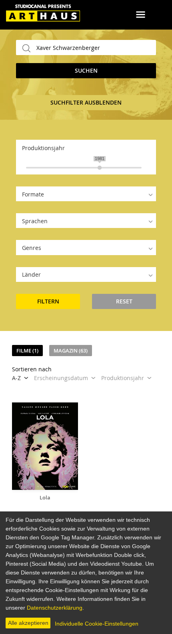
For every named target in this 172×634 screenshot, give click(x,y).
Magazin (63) (71, 350)
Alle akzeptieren (28, 623)
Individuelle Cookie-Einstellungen (96, 623)
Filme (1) (27, 350)
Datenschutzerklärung (54, 607)
